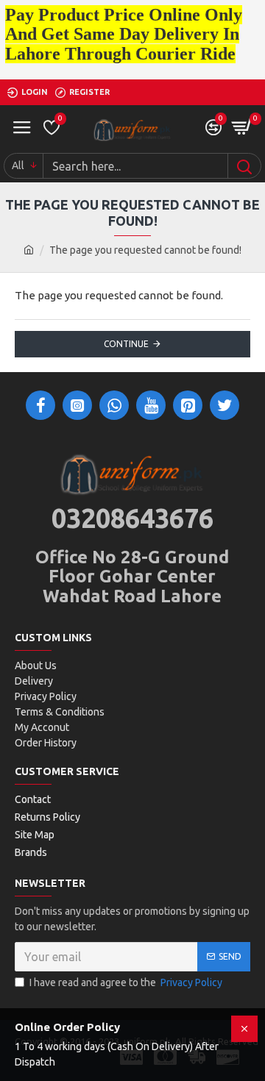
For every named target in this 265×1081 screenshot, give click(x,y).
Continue (126, 344)
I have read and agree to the (125, 982)
